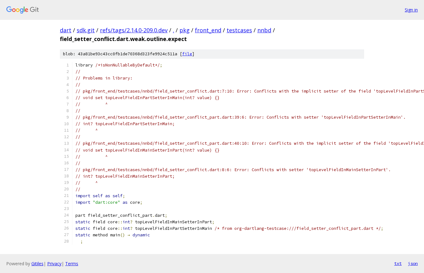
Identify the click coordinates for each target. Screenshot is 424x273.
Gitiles (37, 263)
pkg (184, 30)
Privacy (54, 263)
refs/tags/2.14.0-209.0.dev (134, 30)
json (413, 263)
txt (398, 263)
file (187, 54)
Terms (71, 263)
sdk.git (86, 30)
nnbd (264, 30)
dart (65, 30)
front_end (208, 30)
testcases (239, 30)
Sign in (411, 10)
